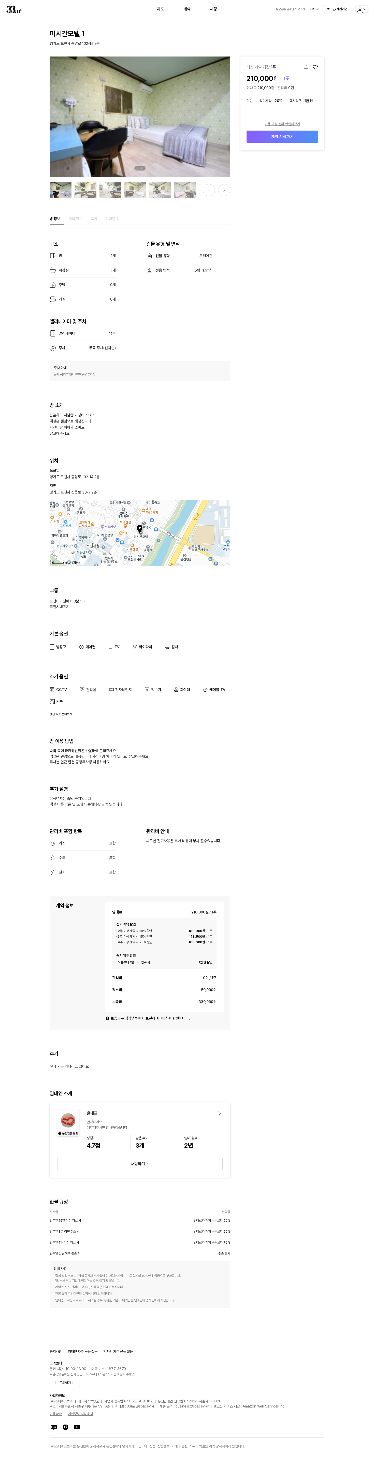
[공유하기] (306, 67)
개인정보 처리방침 (80, 1414)
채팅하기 (138, 1163)
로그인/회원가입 (337, 9)
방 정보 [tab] (55, 219)
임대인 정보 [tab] (114, 219)
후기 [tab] (94, 219)
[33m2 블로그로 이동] (54, 1427)
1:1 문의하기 (62, 1383)
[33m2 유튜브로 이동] (77, 1427)
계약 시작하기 (282, 136)
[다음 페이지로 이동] (224, 190)
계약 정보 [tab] (75, 219)
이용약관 (56, 1414)
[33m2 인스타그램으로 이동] (65, 1427)
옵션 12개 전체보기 (61, 714)
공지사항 (56, 1351)
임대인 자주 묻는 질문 (82, 1351)
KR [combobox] (312, 9)
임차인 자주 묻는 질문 (118, 1351)
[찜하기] (315, 67)
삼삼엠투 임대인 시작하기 (290, 9)
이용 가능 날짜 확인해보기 (282, 124)
